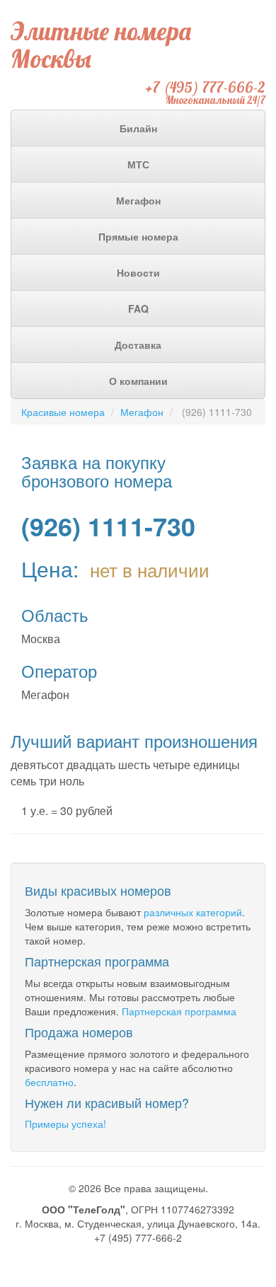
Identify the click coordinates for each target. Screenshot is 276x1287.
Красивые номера (63, 412)
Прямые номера (138, 236)
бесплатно (49, 1082)
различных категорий (193, 912)
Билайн (138, 128)
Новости (138, 272)
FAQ (138, 308)
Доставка (138, 344)
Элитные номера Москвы (101, 45)
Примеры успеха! (65, 1123)
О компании (138, 381)
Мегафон (138, 200)
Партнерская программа (179, 1011)
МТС (138, 164)
